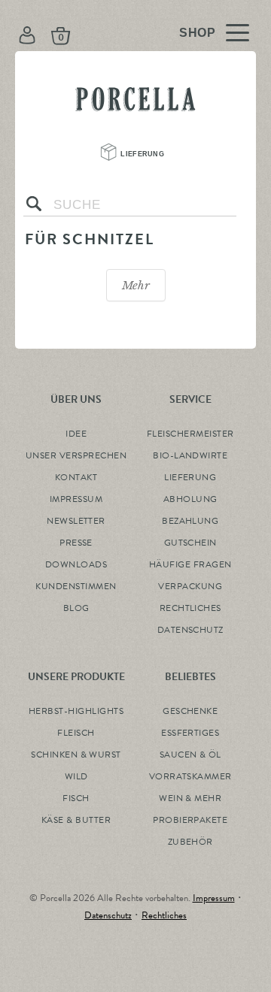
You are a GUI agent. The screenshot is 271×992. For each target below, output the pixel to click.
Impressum (214, 898)
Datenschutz (108, 915)
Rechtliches (164, 915)
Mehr (136, 285)
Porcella (135, 95)
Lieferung (144, 153)
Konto (29, 34)
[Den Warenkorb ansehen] (110, 34)
